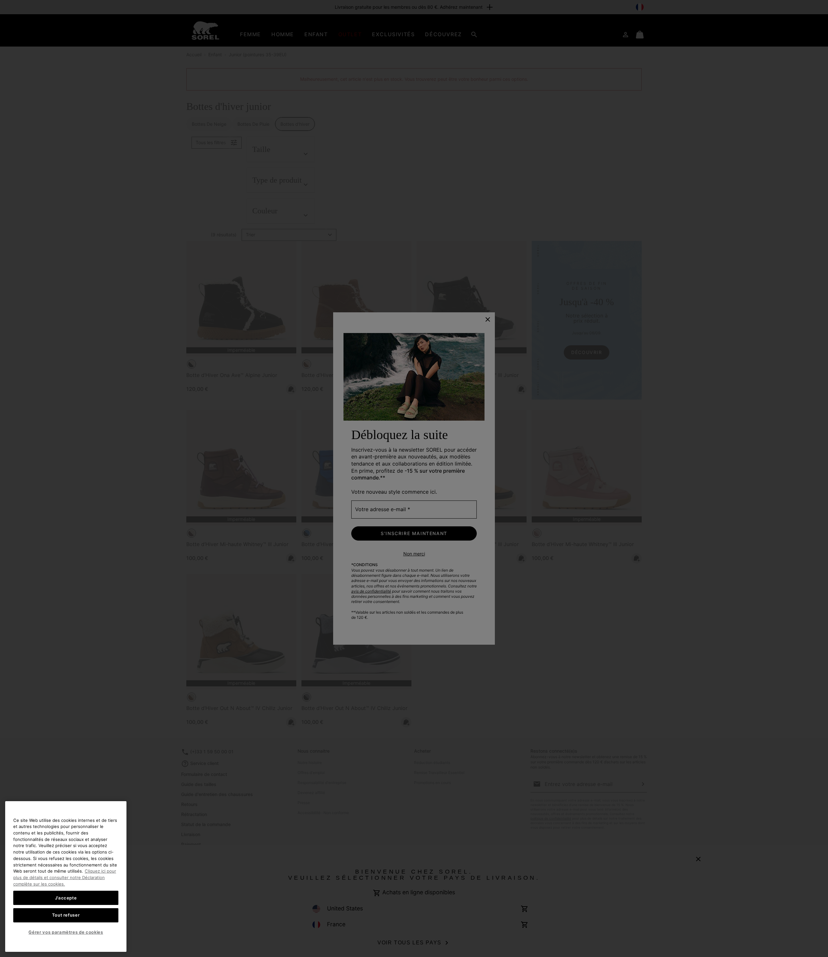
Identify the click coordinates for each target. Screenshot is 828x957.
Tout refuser (66, 915)
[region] (65, 876)
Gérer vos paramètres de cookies (65, 932)
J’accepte (66, 897)
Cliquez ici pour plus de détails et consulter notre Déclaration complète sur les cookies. (64, 877)
